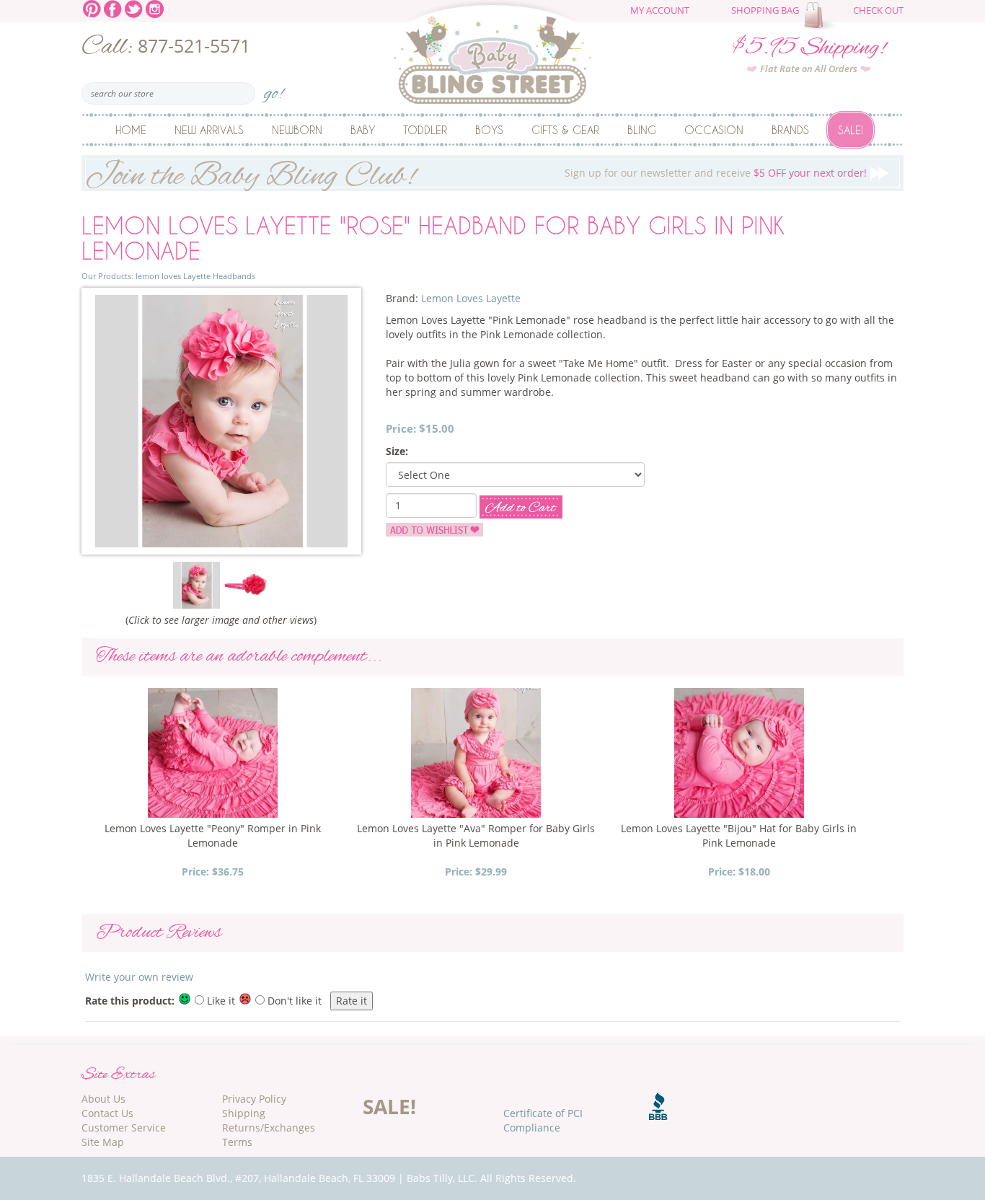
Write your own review (139, 977)
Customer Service (123, 1127)
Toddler (425, 129)
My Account (659, 10)
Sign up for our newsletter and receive (476, 173)
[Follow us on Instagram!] (155, 7)
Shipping (243, 1113)
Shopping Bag (765, 10)
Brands (790, 129)
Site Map (102, 1142)
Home (130, 129)
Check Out (878, 10)
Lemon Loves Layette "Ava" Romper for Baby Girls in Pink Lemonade (476, 835)
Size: (397, 451)
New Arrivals (209, 129)
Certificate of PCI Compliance (543, 1120)
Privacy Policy (254, 1099)
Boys (489, 129)
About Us (103, 1099)
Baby (362, 129)
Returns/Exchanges (268, 1127)
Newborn (297, 129)
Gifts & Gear (565, 129)
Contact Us (107, 1113)
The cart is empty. (822, 15)
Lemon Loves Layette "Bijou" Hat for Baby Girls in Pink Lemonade (739, 835)
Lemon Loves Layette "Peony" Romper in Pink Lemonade (213, 835)
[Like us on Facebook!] (113, 7)
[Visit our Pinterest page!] (92, 7)
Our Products (106, 275)
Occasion (713, 129)
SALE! (389, 1106)
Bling (641, 129)
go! (273, 89)
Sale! (850, 129)
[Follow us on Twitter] (134, 7)
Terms (237, 1142)
